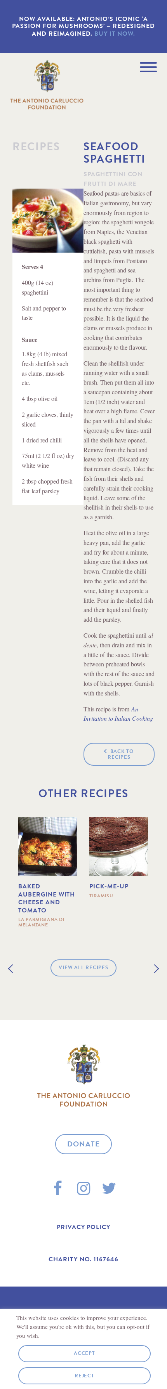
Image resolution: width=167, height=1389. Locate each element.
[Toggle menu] (148, 67)
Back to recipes (121, 754)
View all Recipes (83, 967)
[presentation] (12, 968)
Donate (83, 1144)
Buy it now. (114, 33)
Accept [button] (84, 1353)
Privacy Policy (83, 1227)
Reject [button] (84, 1376)
